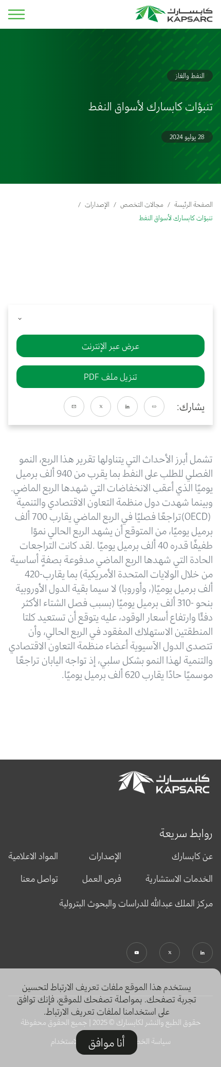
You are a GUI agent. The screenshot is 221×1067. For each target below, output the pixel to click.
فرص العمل (101, 878)
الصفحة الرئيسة (193, 204)
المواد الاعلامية (33, 856)
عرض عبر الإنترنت (110, 346)
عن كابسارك (192, 856)
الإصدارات (97, 204)
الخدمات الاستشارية (179, 878)
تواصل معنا (39, 878)
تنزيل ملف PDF (110, 376)
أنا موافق (106, 1042)
